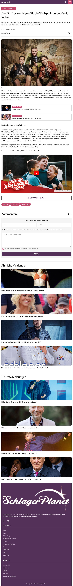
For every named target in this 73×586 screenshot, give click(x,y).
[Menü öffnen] (70, 2)
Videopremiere (25, 204)
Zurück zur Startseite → (36, 198)
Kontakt (5, 570)
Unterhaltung (6, 536)
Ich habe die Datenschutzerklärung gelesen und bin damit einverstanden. (21, 248)
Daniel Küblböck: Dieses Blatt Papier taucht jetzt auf (19, 454)
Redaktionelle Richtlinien (9, 576)
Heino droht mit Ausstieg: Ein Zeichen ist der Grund (18, 402)
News (4, 530)
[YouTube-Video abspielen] (36, 173)
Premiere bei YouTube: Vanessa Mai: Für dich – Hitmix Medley (26, 109)
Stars (4, 533)
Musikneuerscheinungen (9, 538)
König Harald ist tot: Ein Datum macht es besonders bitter (21, 479)
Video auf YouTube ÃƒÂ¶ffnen (62, 191)
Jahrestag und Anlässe (9, 544)
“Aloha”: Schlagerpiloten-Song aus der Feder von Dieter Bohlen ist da (24, 368)
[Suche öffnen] (65, 2)
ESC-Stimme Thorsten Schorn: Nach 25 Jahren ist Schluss (21, 428)
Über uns (5, 573)
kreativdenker (6, 33)
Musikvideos (15, 204)
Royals (4, 552)
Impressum (6, 568)
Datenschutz (6, 565)
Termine (5, 541)
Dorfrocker (5, 204)
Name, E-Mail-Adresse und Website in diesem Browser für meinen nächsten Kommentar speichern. (33, 230)
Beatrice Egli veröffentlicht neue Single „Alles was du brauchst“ (26, 118)
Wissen (5, 547)
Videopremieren (9, 8)
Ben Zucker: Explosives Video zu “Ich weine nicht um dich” (21, 342)
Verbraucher (6, 549)
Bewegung (6, 555)
